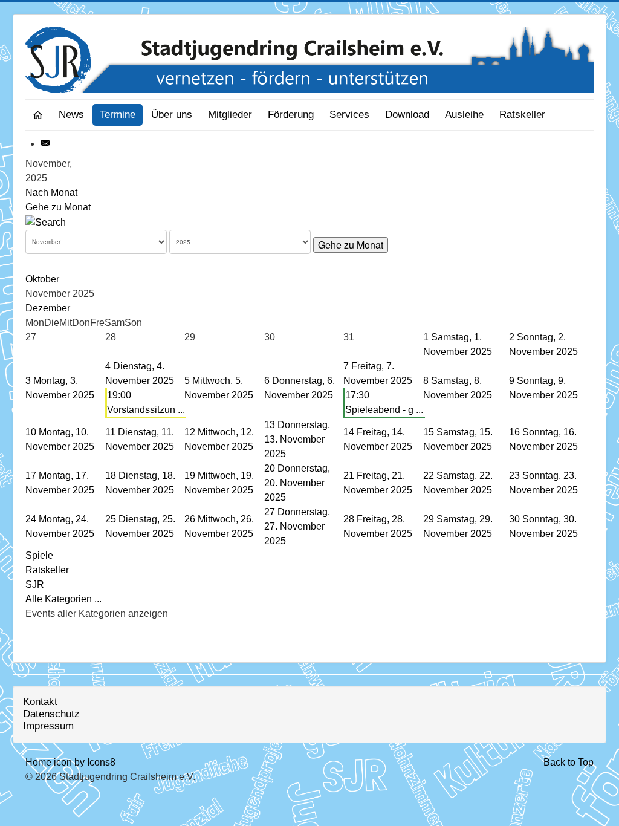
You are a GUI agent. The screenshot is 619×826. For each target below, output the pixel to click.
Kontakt (40, 701)
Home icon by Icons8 (70, 762)
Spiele (39, 555)
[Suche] (45, 221)
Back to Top (568, 762)
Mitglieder (230, 114)
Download (407, 114)
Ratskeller (522, 114)
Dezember (47, 308)
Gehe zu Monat (58, 207)
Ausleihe (464, 114)
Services (349, 114)
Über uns (171, 114)
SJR (34, 584)
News (71, 114)
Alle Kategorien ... (63, 599)
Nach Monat (51, 192)
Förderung (291, 114)
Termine (117, 114)
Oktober (42, 279)
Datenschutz (51, 714)
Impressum (48, 726)
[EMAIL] (46, 143)
